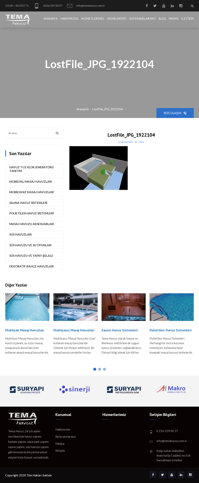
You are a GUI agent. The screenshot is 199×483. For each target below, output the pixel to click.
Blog (162, 18)
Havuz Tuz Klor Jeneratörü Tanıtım (31, 169)
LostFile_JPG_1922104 (107, 109)
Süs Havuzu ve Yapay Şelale (31, 255)
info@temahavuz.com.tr (90, 5)
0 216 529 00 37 (167, 431)
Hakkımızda (69, 18)
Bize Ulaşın (173, 113)
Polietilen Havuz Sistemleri (31, 213)
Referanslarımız (142, 18)
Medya (173, 18)
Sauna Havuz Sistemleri (28, 202)
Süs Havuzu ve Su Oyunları (30, 245)
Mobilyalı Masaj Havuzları (30, 181)
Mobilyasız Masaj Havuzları (31, 192)
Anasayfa (51, 18)
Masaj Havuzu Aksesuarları (31, 224)
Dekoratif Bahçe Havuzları (31, 266)
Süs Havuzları (20, 234)
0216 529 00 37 (52, 5)
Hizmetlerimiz (92, 18)
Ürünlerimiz (117, 18)
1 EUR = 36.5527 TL (17, 5)
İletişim (187, 18)
